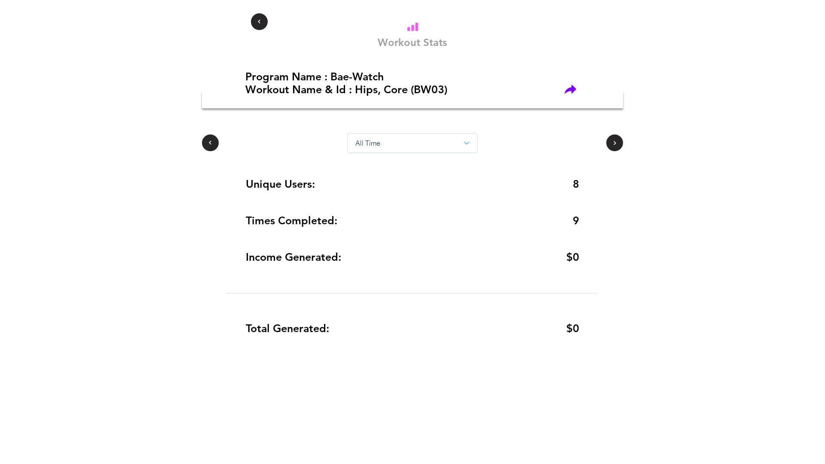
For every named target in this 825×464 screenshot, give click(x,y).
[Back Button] (259, 21)
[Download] (412, 27)
